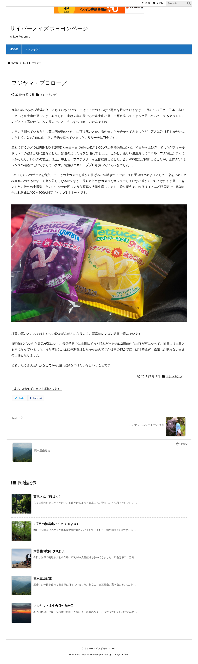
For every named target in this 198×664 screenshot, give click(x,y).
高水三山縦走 (42, 578)
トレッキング (34, 62)
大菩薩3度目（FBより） (50, 551)
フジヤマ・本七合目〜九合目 (53, 606)
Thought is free (120, 654)
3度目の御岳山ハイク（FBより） (56, 524)
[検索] (189, 3)
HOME (15, 62)
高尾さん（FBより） (47, 496)
